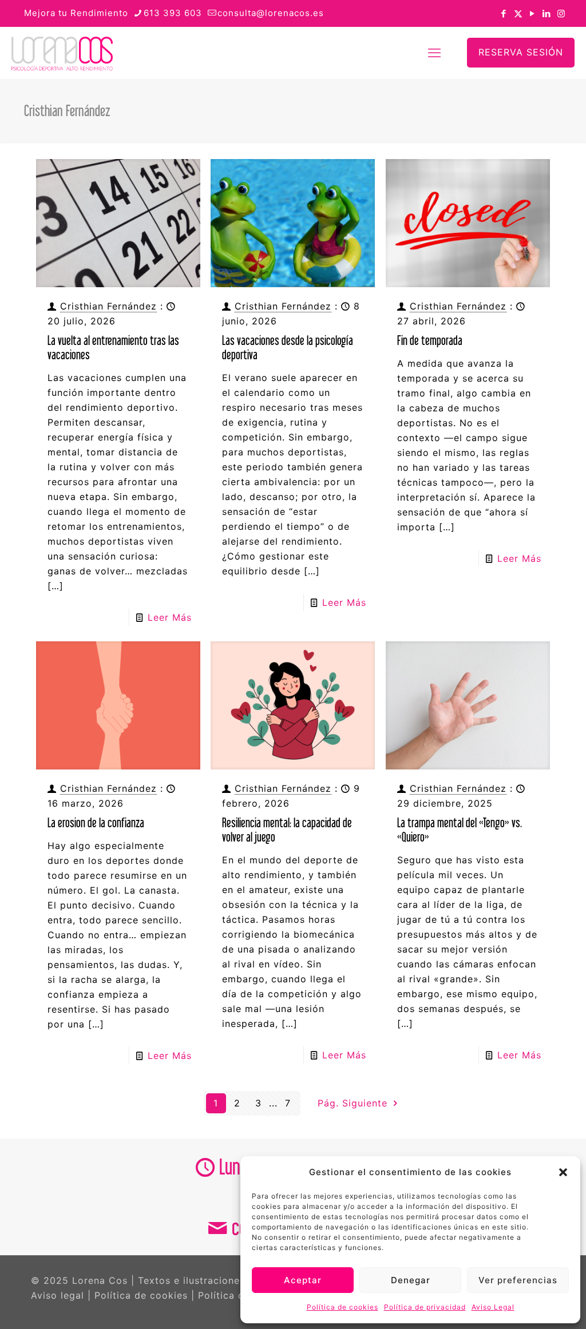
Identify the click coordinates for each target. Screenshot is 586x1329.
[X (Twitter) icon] (518, 13)
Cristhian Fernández (108, 306)
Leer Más (170, 617)
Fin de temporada (429, 340)
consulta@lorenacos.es (270, 12)
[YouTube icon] (532, 13)
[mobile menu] (434, 52)
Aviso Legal (493, 1307)
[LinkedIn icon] (547, 13)
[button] (563, 1172)
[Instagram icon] (561, 13)
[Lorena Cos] (62, 52)
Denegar (410, 1280)
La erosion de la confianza (95, 822)
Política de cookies (342, 1307)
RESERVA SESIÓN (520, 52)
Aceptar (303, 1280)
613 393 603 (173, 12)
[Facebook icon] (504, 13)
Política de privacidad (425, 1307)
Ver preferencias (517, 1280)
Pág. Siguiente (354, 1103)
